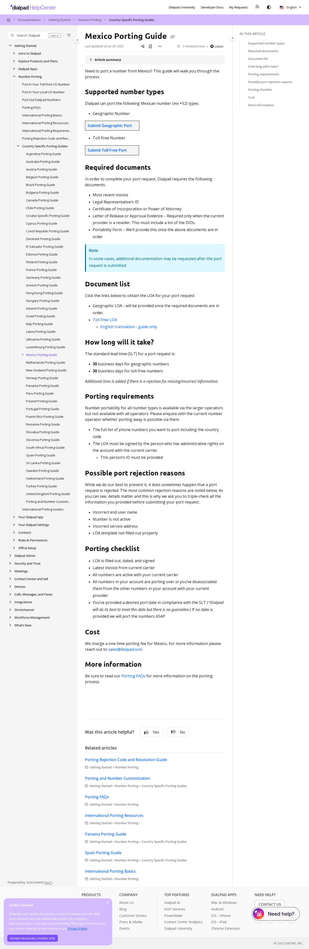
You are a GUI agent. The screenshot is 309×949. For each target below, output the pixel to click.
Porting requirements (263, 74)
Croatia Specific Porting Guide (48, 215)
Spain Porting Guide (40, 455)
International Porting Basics (42, 115)
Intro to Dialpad (29, 53)
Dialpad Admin (24, 555)
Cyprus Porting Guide (41, 223)
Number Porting (89, 20)
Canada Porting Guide (42, 200)
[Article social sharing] (143, 46)
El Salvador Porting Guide (44, 246)
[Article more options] (160, 46)
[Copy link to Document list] (139, 285)
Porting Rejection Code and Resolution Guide (47, 138)
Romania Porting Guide (43, 424)
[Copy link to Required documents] (158, 168)
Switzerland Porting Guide (45, 478)
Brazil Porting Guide (40, 185)
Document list (258, 59)
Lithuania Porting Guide (43, 339)
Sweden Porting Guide (42, 470)
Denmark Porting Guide (43, 239)
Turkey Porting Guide (41, 486)
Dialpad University (178, 928)
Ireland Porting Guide (41, 308)
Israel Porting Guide (40, 316)
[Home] (31, 7)
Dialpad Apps (27, 69)
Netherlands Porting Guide (45, 362)
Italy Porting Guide (39, 324)
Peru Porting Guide (40, 393)
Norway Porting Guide (42, 378)
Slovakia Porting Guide (42, 432)
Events (124, 928)
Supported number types (266, 43)
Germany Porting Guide (43, 277)
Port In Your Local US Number (43, 92)
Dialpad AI (172, 902)
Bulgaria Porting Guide (42, 192)
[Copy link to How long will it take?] (161, 343)
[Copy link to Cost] (107, 633)
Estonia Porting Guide (42, 254)
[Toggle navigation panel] (77, 40)
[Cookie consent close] (107, 902)
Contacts (24, 532)
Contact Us (270, 904)
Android (217, 909)
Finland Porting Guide (41, 262)
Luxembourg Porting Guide (45, 347)
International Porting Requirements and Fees (47, 130)
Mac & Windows (224, 902)
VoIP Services (174, 909)
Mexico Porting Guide (41, 355)
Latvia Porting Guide (41, 331)
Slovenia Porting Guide (43, 440)
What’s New (22, 625)
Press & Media (130, 922)
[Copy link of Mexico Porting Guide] (172, 37)
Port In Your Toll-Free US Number (46, 84)
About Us (126, 902)
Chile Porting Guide (40, 208)
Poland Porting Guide (41, 401)
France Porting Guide (41, 270)
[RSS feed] (257, 7)
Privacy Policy (77, 928)
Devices (19, 586)
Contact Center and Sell (31, 579)
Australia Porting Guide (43, 161)
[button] (35, 35)
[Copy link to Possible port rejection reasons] (193, 474)
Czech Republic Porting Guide (47, 231)
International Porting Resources (45, 123)
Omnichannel (24, 610)
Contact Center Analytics (183, 922)
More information (261, 105)
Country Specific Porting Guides (131, 20)
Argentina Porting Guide (43, 154)
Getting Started (59, 20)
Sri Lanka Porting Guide (43, 463)
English (291, 7)
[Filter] (69, 35)
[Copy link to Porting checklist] (147, 549)
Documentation (29, 20)
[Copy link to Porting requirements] (162, 397)
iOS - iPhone (221, 915)
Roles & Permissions (32, 540)
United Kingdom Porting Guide (48, 494)
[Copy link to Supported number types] (172, 92)
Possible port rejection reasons (270, 82)
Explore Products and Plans (38, 61)
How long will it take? (263, 66)
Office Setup (27, 548)
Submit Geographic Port (110, 125)
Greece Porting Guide (42, 285)
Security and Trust (27, 563)
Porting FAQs (31, 107)
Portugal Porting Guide (42, 409)
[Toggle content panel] (232, 38)
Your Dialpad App (30, 517)
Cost (251, 97)
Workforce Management (32, 617)
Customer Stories (133, 915)
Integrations (23, 602)
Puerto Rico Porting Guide (44, 416)
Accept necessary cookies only (32, 938)
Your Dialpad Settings (33, 525)
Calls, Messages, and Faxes (33, 594)
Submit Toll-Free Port (107, 150)
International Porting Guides (42, 509)
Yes (156, 732)
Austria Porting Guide (41, 169)
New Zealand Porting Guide (46, 370)
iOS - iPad (218, 922)
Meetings (21, 571)
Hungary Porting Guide (42, 300)
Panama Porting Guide (42, 385)
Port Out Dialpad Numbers (41, 100)
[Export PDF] (150, 46)
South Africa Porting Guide (45, 447)
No (182, 732)
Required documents (263, 51)
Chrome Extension (225, 928)
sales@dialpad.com (125, 649)
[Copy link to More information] (149, 665)
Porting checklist (260, 89)
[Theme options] (269, 7)
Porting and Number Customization (49, 501)
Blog (122, 909)
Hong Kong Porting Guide (44, 293)
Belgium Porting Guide (42, 177)
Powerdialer (173, 915)
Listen (219, 46)
